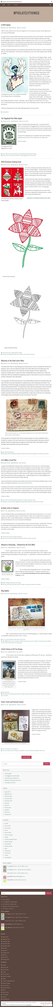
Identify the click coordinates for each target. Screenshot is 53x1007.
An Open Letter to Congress (10, 508)
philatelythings (13, 27)
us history (29, 538)
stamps (41, 501)
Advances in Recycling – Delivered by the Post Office (18, 544)
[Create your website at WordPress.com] (26, 1)
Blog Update (5, 590)
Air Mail (6, 823)
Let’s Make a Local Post (8, 460)
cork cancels (9, 501)
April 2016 (7, 810)
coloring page (9, 354)
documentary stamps (12, 693)
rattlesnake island (28, 501)
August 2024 (7, 791)
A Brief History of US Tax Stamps (11, 649)
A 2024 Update (6, 25)
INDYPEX (31, 137)
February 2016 (8, 814)
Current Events (14, 153)
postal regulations (21, 750)
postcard (27, 750)
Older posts (26, 757)
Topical (6, 855)
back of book (5, 452)
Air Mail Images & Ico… (20, 876)
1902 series (4, 750)
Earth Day (9, 584)
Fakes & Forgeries (9, 835)
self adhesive (32, 584)
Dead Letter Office (6, 453)
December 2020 (8, 796)
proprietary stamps (29, 693)
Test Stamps (18, 582)
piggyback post (26, 155)
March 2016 (7, 812)
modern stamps (26, 354)
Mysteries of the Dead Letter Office (12, 360)
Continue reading (22, 141)
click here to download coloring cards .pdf (38, 198)
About (9, 4)
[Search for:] (23, 763)
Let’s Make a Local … (24, 866)
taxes (2, 695)
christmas (4, 354)
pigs (23, 501)
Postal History (33, 155)
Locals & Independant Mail (23, 153)
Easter (8, 750)
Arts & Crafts (5, 153)
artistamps (4, 501)
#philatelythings (26, 12)
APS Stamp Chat (23, 130)
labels (23, 453)
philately (49, 641)
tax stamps (47, 693)
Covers (9, 153)
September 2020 (8, 800)
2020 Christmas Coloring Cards (11, 161)
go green (19, 584)
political (20, 538)
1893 (3, 641)
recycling (27, 584)
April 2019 (7, 805)
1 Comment (20, 651)
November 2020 (8, 798)
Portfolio (16, 4)
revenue (3, 642)
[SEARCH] (50, 5)
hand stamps (13, 453)
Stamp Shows (23, 639)
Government (10, 538)
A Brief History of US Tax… (21, 879)
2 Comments (23, 462)
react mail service (36, 501)
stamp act (43, 693)
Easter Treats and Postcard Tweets (12, 701)
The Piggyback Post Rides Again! (11, 118)
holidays (23, 584)
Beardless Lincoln (10, 641)
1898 (6, 641)
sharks (6, 642)
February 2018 (8, 807)
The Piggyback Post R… (12, 866)
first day (11, 155)
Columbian (17, 641)
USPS (35, 538)
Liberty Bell (16, 538)
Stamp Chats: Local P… (12, 873)
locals (14, 155)
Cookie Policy (28, 1004)
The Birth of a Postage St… (25, 869)
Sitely (34, 500)
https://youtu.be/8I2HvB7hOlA (25, 483)
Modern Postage (32, 153)
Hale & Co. (36, 641)
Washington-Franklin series (39, 750)
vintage (31, 750)
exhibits (21, 641)
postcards (32, 354)
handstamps (19, 453)
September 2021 (8, 794)
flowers (12, 750)
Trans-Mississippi (18, 642)
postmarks (46, 453)
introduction (41, 641)
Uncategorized (5, 112)
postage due (35, 453)
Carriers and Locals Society (40, 40)
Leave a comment (22, 27)
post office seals (28, 453)
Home (3, 4)
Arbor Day (4, 584)
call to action (4, 538)
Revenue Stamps (5, 692)
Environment (14, 584)
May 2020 (7, 803)
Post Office (24, 538)
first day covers (16, 354)
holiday (12, 352)
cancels (3, 155)
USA (32, 538)
